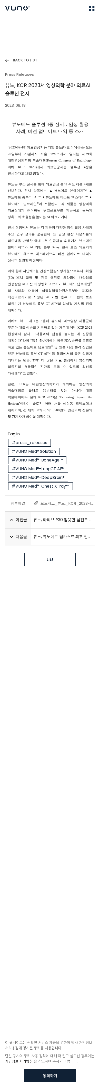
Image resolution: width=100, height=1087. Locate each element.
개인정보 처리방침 (19, 1061)
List (50, 559)
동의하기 (50, 1075)
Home (10, 23)
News (25, 23)
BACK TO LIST (25, 60)
